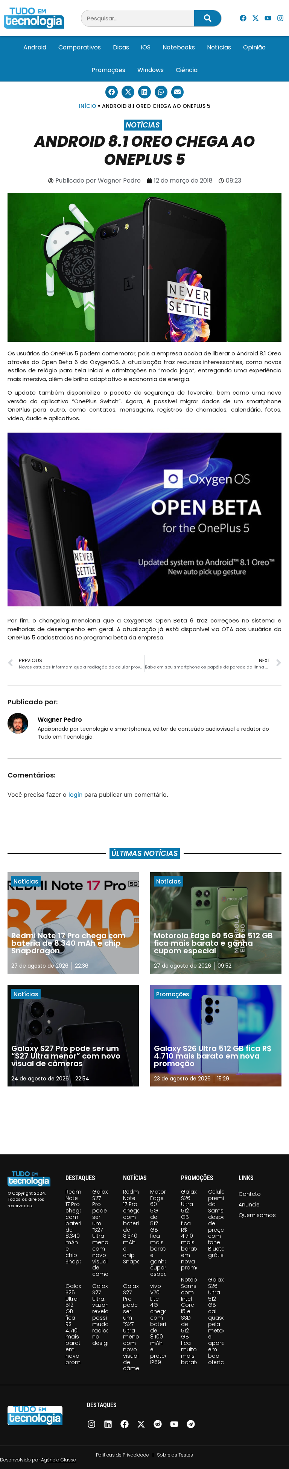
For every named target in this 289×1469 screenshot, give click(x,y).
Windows (150, 70)
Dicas (121, 47)
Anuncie (249, 1204)
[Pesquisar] (207, 18)
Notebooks (179, 47)
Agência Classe (58, 1460)
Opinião (254, 47)
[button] (111, 92)
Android (34, 47)
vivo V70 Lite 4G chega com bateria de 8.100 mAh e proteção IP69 (163, 1324)
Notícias (219, 47)
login (75, 794)
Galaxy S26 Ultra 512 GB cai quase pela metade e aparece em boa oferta (219, 1321)
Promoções (108, 70)
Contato (250, 1194)
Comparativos (79, 47)
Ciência (187, 70)
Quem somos (257, 1215)
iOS (146, 47)
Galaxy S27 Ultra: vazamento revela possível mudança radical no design (107, 1314)
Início (87, 106)
